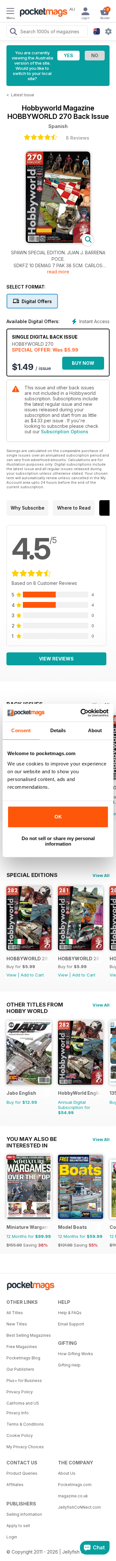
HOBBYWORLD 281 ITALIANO (79, 958)
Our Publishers (20, 1369)
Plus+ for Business (24, 1380)
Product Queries (21, 1473)
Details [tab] (58, 730)
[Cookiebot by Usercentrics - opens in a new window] (82, 713)
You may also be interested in (31, 1139)
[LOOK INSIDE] (58, 241)
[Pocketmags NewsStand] (41, 12)
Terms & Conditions (25, 1424)
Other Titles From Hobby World (34, 1004)
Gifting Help (69, 1365)
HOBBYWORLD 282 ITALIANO (27, 958)
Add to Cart (32, 974)
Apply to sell (18, 1525)
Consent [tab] (21, 730)
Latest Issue (22, 94)
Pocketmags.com (75, 1484)
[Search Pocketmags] (13, 32)
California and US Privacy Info (22, 1408)
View (11, 974)
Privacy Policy (19, 1391)
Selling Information (24, 1514)
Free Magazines (21, 1346)
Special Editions (31, 875)
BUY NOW (83, 363)
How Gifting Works (75, 1353)
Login (11, 1537)
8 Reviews (77, 138)
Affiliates (15, 1484)
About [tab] (95, 730)
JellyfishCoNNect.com (79, 1507)
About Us (66, 1473)
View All (101, 875)
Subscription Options (64, 431)
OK (58, 816)
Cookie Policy (19, 1435)
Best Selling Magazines (28, 1335)
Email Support (71, 1324)
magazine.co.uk (73, 1495)
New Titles (16, 1324)
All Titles (14, 1312)
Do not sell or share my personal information (58, 841)
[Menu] (10, 12)
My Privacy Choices (25, 1446)
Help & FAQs (70, 1312)
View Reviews (56, 658)
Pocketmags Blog (23, 1357)
